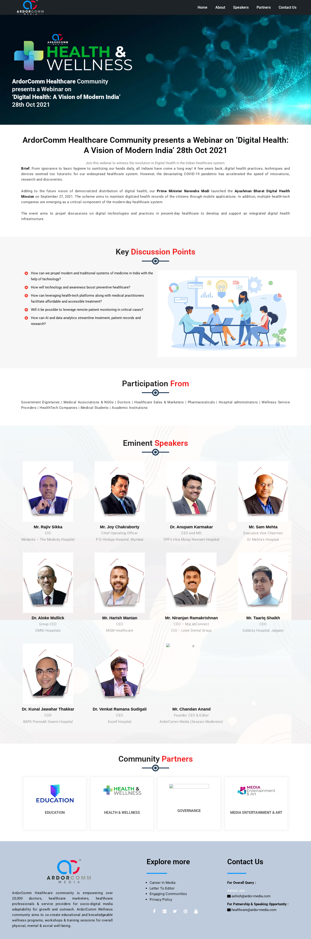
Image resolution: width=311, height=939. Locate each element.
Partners (264, 7)
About (220, 7)
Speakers (241, 7)
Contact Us (287, 7)
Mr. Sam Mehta (263, 527)
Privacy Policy (161, 899)
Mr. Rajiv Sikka (48, 527)
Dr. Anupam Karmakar (191, 527)
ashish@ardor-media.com (250, 896)
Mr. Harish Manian (119, 618)
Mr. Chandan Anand (191, 709)
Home (202, 7)
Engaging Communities (168, 894)
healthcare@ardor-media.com (253, 910)
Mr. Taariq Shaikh (263, 618)
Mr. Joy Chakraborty (119, 527)
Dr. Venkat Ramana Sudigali (120, 709)
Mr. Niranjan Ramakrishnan (191, 618)
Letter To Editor (162, 888)
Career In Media (162, 882)
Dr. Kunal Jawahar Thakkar (48, 709)
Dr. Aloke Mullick (48, 618)
